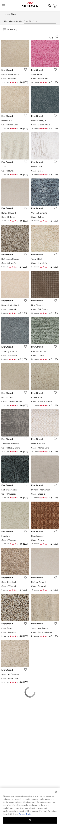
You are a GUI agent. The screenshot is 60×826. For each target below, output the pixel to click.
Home (6, 14)
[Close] (56, 792)
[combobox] (54, 38)
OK (30, 820)
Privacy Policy (25, 814)
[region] (30, 807)
